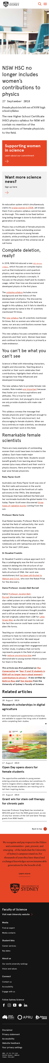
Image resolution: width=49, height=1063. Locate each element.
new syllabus (12, 318)
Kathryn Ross (8, 681)
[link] (24, 914)
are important (30, 389)
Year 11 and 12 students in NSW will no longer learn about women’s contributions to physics (23, 674)
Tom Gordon (26, 681)
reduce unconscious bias (19, 655)
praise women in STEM (22, 207)
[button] (39, 4)
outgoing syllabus (14, 292)
